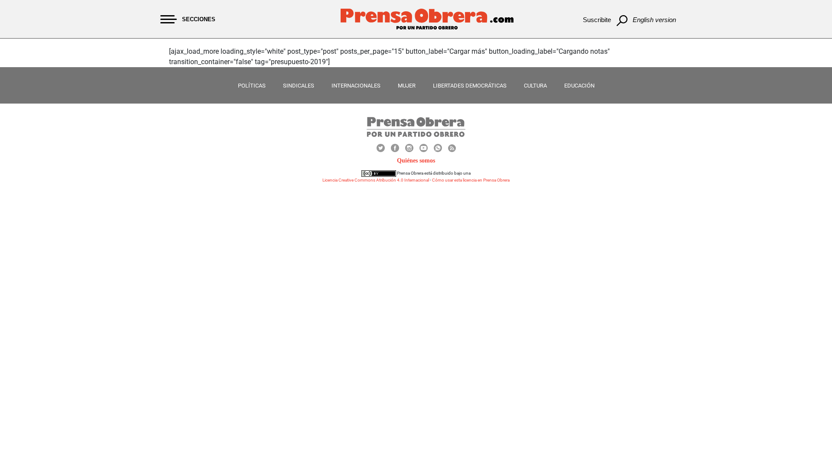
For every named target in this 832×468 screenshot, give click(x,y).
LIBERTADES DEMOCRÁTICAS (470, 85)
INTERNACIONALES (356, 85)
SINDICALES (298, 85)
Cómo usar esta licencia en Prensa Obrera (471, 180)
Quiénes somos (416, 160)
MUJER (407, 85)
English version (654, 19)
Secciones (198, 19)
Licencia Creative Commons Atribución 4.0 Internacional (375, 180)
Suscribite (597, 19)
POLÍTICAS (252, 85)
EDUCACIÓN (579, 85)
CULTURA (535, 85)
